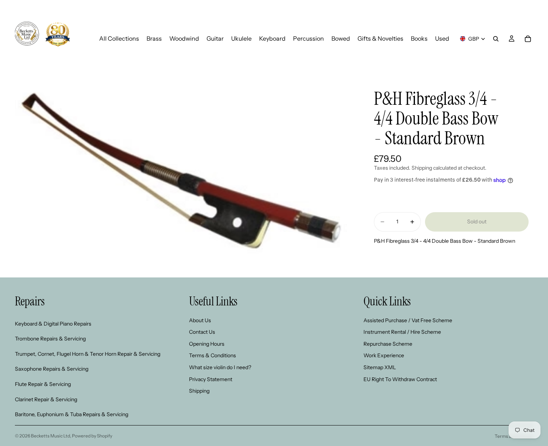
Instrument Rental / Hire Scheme (402, 332)
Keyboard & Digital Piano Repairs (53, 323)
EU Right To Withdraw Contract (400, 379)
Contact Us (202, 332)
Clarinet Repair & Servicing (46, 399)
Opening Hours (206, 343)
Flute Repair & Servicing (43, 384)
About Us (200, 320)
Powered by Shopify (92, 436)
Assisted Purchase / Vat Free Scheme (407, 320)
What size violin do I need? (220, 367)
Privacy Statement (210, 379)
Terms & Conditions (212, 355)
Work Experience (383, 355)
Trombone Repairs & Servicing (50, 339)
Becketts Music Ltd (50, 436)
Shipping (199, 391)
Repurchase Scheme (387, 343)
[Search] (496, 39)
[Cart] (528, 39)
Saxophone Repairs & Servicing (51, 369)
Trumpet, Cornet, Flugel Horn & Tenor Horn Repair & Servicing (87, 354)
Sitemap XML (379, 367)
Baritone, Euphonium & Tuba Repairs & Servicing (71, 414)
